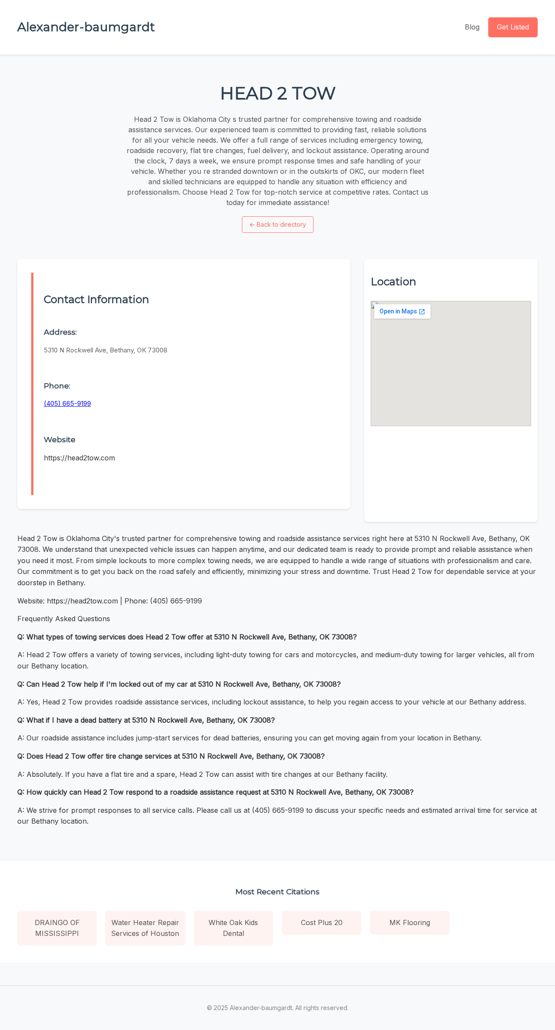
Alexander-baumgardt (86, 27)
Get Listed (513, 27)
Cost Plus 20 (322, 922)
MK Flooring (409, 922)
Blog (472, 27)
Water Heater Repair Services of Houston (145, 928)
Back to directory (277, 224)
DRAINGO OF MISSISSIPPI (57, 928)
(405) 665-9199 (67, 403)
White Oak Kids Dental (233, 928)
